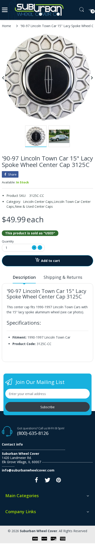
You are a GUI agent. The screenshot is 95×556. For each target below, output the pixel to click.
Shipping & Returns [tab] (63, 277)
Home (6, 26)
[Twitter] (47, 481)
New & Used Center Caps (34, 206)
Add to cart (50, 260)
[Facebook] (36, 481)
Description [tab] (24, 277)
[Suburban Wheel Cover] (38, 10)
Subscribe (47, 407)
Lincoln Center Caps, (38, 201)
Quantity (8, 241)
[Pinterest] (58, 481)
